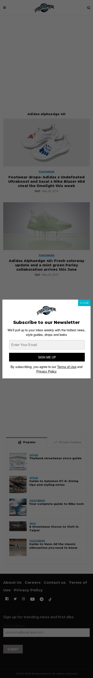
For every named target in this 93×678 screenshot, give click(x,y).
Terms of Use (66, 366)
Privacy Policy (46, 371)
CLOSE (84, 302)
